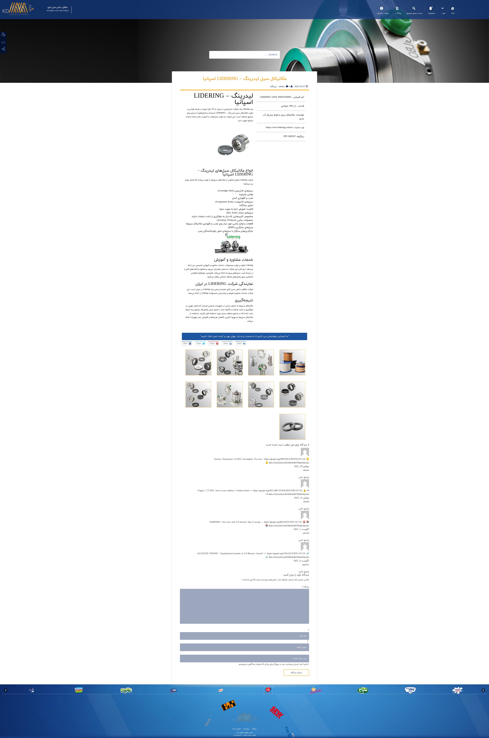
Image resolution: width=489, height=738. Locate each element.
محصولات (431, 8)
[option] (458, 690)
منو (443, 8)
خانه (453, 8)
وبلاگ (397, 8)
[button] (6, 690)
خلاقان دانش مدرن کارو (237, 289)
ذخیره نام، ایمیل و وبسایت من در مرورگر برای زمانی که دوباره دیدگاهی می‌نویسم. (273, 664)
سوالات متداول (381, 8)
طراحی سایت (251, 735)
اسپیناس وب (237, 735)
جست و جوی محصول (414, 8)
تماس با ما (237, 729)
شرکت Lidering (246, 180)
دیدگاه (305, 587)
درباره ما (246, 729)
